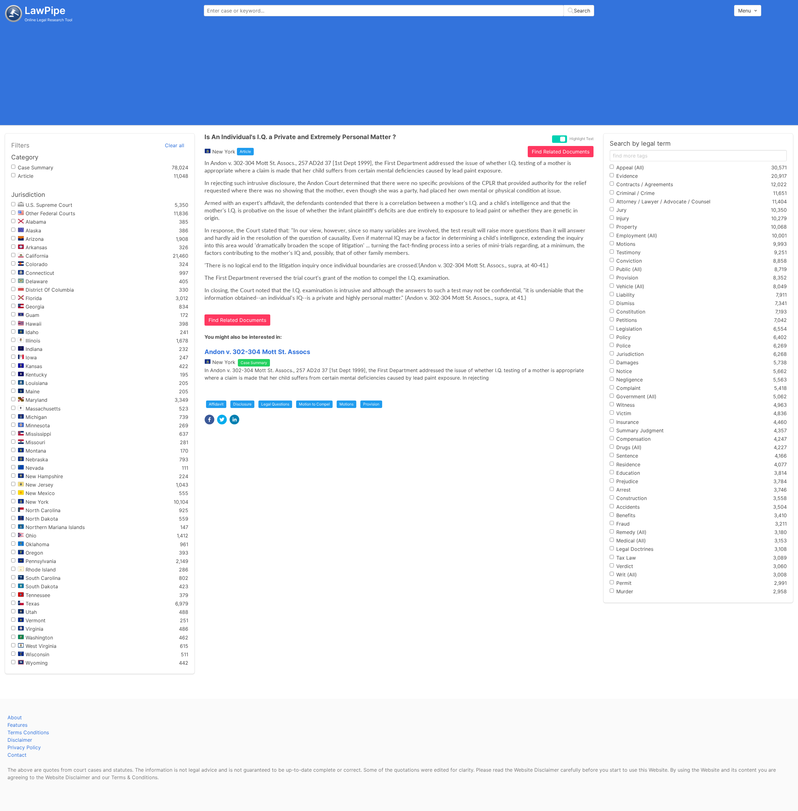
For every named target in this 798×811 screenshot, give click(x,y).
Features (17, 725)
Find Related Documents (560, 151)
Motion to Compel (314, 404)
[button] (209, 420)
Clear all (174, 145)
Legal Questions (275, 404)
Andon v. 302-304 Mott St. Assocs (257, 352)
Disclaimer (19, 740)
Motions (346, 404)
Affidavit (216, 404)
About (14, 717)
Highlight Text (582, 139)
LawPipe (45, 10)
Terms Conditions (28, 732)
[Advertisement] (399, 73)
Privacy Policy (24, 747)
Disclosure (242, 404)
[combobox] (399, 10)
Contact (16, 755)
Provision (371, 404)
